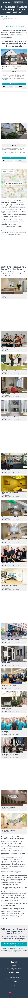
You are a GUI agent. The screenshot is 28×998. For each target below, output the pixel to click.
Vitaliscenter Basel (6, 708)
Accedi (14, 967)
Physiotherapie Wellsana (8, 562)
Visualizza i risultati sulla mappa (14, 183)
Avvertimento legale (14, 977)
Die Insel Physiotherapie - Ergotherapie (12, 371)
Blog (14, 969)
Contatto (14, 985)
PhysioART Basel (6, 662)
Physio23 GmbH (6, 469)
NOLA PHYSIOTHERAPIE (7, 295)
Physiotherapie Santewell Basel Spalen (11, 516)
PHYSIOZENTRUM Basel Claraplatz (10, 639)
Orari (21, 86)
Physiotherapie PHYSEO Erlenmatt (10, 754)
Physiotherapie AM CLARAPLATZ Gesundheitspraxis (10, 586)
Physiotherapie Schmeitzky (9, 685)
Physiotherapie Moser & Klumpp (11, 67)
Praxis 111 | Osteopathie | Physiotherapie (12, 416)
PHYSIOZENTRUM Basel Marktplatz (10, 539)
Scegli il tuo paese (15, 992)
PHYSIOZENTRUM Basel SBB (8, 394)
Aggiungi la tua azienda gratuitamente (14, 968)
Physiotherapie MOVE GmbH (9, 830)
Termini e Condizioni (14, 976)
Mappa (14, 71)
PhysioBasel (5, 731)
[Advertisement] (14, 107)
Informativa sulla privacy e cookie (14, 979)
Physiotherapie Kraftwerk (8, 348)
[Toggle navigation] (25, 2)
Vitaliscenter (6, 141)
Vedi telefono (14, 83)
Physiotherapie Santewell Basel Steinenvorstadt (10, 493)
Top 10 (7, 26)
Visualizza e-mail (8, 86)
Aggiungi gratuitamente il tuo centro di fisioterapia (14, 944)
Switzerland (4, 16)
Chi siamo (14, 965)
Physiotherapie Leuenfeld (8, 807)
